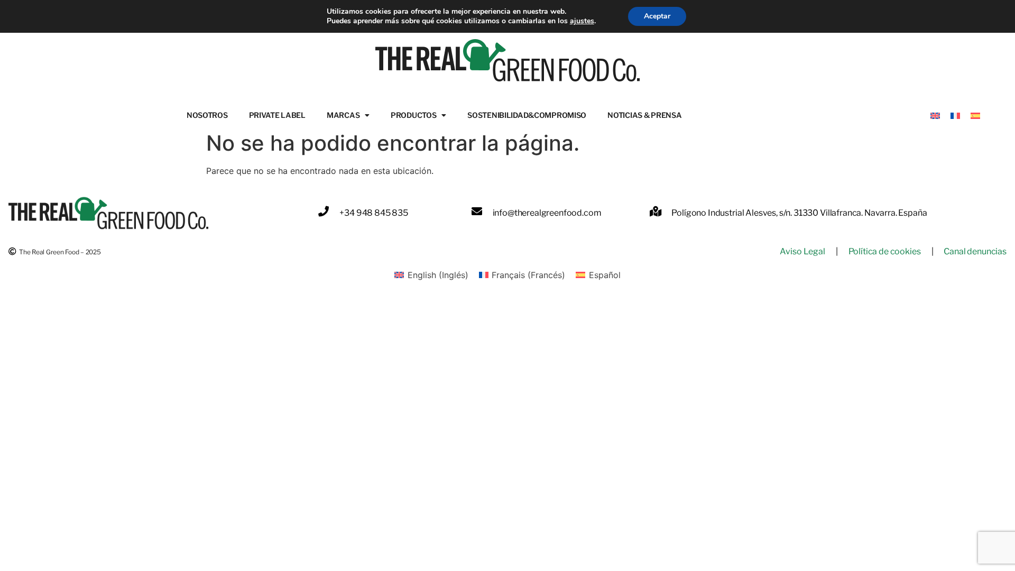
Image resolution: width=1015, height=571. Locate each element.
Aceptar (657, 16)
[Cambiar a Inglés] (935, 115)
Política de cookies (884, 251)
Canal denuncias (975, 251)
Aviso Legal (802, 251)
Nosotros (207, 114)
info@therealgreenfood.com (547, 213)
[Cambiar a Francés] (955, 115)
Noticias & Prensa (644, 114)
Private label (277, 114)
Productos (413, 114)
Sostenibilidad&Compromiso (526, 114)
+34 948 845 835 (373, 213)
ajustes (582, 21)
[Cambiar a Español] (975, 115)
